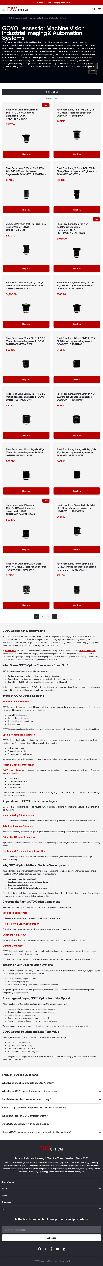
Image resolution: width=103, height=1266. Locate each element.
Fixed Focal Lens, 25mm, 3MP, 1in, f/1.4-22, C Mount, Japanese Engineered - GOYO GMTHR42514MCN (76, 396)
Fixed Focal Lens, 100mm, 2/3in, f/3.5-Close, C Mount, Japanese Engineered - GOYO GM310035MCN (76, 171)
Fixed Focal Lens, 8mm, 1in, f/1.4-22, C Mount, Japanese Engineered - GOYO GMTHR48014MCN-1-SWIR (73, 228)
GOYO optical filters (12, 770)
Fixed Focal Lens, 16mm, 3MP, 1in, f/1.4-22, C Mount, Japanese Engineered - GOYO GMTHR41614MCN (76, 452)
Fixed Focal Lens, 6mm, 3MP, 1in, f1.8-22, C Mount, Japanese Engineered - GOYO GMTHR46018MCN (75, 285)
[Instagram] (51, 1249)
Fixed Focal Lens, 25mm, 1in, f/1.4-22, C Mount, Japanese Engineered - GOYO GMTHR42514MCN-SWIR (25, 396)
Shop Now (26, 154)
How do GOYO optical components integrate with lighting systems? (36, 1132)
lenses (19, 707)
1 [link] (36, 616)
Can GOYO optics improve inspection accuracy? (26, 1099)
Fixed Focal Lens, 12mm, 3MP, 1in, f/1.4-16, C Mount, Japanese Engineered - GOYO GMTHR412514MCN (76, 508)
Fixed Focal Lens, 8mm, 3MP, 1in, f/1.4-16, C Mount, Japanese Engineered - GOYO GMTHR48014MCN (76, 112)
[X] (45, 1249)
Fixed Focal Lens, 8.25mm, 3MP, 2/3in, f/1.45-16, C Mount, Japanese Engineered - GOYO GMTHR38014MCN (26, 171)
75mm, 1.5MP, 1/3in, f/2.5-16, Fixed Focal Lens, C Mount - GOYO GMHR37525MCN (26, 227)
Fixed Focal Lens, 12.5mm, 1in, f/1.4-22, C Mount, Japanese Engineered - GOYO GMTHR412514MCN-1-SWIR (20, 509)
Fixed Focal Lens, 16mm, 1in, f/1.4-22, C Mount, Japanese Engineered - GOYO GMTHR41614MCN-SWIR (25, 452)
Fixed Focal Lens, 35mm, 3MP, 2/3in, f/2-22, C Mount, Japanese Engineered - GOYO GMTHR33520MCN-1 (76, 566)
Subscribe (51, 1238)
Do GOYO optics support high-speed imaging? (25, 1124)
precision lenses (87, 650)
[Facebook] (39, 1249)
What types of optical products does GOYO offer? (28, 1083)
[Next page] (66, 616)
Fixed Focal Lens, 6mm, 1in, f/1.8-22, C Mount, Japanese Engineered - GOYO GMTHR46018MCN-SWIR (25, 285)
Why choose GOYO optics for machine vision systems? (30, 1091)
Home (4, 18)
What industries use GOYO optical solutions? (25, 1115)
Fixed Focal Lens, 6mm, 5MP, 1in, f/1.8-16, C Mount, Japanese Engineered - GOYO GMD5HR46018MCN (22, 114)
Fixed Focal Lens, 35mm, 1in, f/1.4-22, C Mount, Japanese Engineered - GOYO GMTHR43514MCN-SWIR (25, 341)
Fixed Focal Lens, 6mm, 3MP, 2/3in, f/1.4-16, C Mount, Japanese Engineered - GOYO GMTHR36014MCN (26, 566)
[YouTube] (57, 1249)
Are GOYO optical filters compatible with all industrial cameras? (34, 1107)
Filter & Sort (53, 92)
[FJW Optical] (18, 9)
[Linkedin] (63, 1249)
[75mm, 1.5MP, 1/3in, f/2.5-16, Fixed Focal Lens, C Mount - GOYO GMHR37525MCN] (26, 249)
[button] (99, 9)
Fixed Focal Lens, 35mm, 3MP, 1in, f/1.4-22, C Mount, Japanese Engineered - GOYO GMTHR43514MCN (76, 341)
